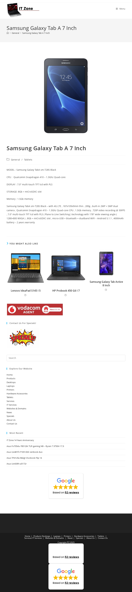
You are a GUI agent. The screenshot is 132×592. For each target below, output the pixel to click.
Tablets (28, 159)
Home (10, 374)
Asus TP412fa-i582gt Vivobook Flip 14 (24, 457)
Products (11, 378)
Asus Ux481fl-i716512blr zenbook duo (24, 451)
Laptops (10, 386)
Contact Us (12, 423)
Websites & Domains (16, 408)
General (15, 159)
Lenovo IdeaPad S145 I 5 (26, 290)
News (9, 412)
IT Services (12, 404)
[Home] (8, 33)
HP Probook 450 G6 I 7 (66, 290)
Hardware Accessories (17, 393)
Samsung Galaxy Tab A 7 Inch (36, 33)
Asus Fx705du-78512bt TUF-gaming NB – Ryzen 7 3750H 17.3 (35, 446)
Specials (10, 416)
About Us (11, 419)
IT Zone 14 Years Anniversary (20, 440)
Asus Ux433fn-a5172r (17, 463)
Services (10, 401)
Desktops (11, 382)
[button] (66, 486)
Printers (10, 389)
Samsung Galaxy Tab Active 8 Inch (106, 283)
